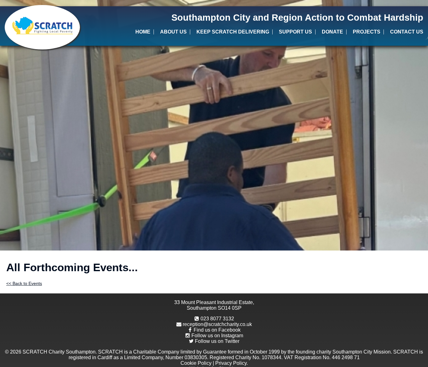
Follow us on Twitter (217, 341)
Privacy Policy (231, 363)
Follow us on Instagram (217, 335)
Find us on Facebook (217, 330)
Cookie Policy (195, 363)
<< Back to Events (24, 283)
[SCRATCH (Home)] (42, 27)
